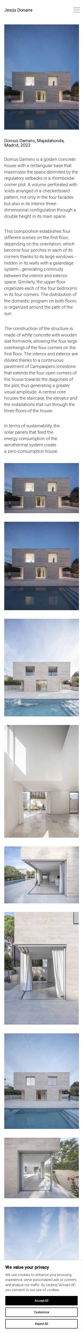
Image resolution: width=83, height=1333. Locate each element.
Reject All (41, 1324)
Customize (41, 1312)
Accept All (42, 1300)
